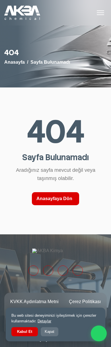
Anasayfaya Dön (54, 198)
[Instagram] (63, 270)
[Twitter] (33, 270)
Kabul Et (24, 331)
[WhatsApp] (99, 333)
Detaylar (44, 321)
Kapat (49, 331)
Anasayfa (14, 62)
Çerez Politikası (85, 301)
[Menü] (100, 13)
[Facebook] (48, 270)
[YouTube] (78, 270)
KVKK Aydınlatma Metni (34, 301)
